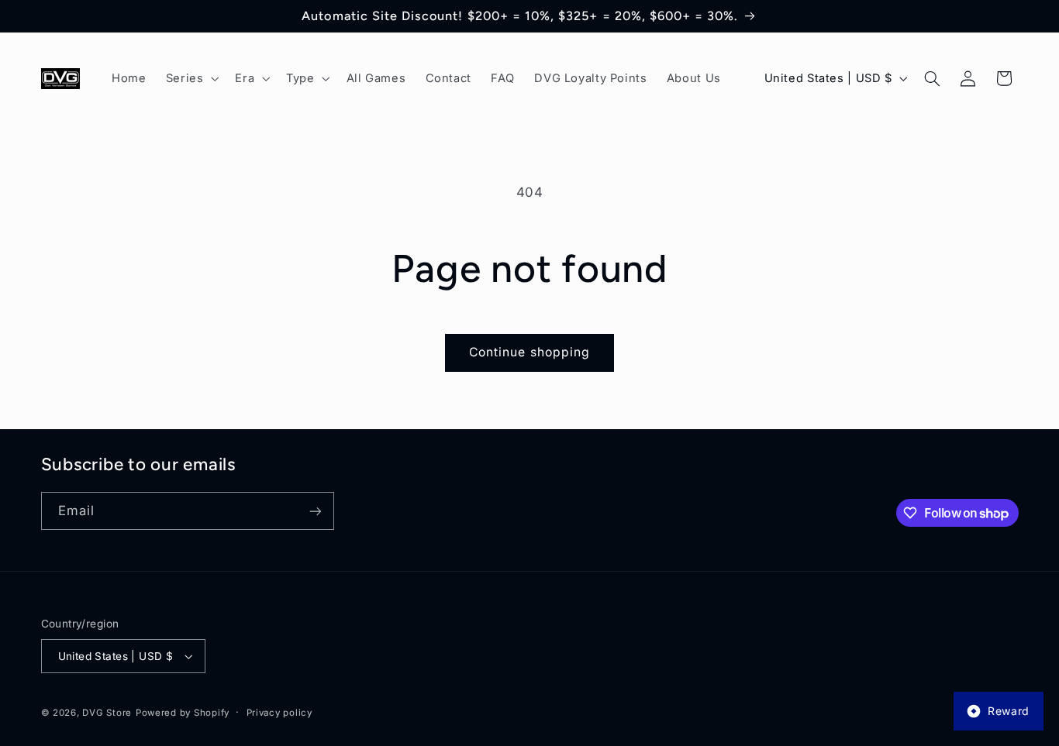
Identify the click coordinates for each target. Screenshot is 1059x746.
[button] (191, 78)
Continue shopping (529, 352)
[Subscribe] (315, 511)
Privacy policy (279, 712)
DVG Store (107, 712)
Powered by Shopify (182, 712)
